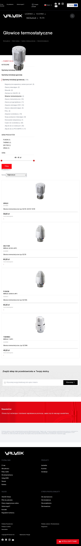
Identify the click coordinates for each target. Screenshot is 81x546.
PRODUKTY (45, 460)
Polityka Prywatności (7, 524)
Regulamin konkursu (8, 513)
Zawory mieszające (12, 87)
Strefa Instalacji (16, 41)
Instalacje (31, 18)
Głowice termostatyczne (14, 96)
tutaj (64, 433)
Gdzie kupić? (20, 4)
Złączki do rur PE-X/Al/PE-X (15, 129)
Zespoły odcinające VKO (14, 105)
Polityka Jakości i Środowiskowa (50, 524)
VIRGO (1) (6, 148)
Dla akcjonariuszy (7, 475)
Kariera (4, 484)
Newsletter (5, 529)
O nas (1, 4)
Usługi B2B (5, 478)
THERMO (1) (7, 142)
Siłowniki (9, 90)
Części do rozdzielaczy (14, 123)
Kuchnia (40, 14)
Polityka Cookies (6, 526)
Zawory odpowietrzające (14, 108)
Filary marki (5, 472)
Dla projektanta (46, 503)
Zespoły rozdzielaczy (13, 114)
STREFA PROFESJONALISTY (50, 492)
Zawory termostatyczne (14, 99)
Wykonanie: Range (25, 534)
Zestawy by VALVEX (12, 93)
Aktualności (5, 468)
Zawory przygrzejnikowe (14, 102)
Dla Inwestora (45, 506)
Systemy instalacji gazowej (12, 75)
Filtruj (6, 166)
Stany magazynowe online (10, 503)
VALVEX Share (6, 497)
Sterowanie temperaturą (14, 120)
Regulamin (44, 526)
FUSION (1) (6, 140)
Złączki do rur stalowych (14, 126)
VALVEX (4, 492)
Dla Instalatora (46, 500)
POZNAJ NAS (6, 460)
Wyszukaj (69, 382)
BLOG (42, 18)
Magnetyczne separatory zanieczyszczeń (19, 84)
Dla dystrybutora (46, 497)
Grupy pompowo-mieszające (15, 117)
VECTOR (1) (7, 145)
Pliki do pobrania (7, 500)
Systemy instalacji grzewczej (28, 41)
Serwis (4, 481)
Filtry (7, 111)
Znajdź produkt (35, 5)
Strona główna (6, 41)
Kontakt (2, 6)
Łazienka (29, 14)
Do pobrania (10, 4)
